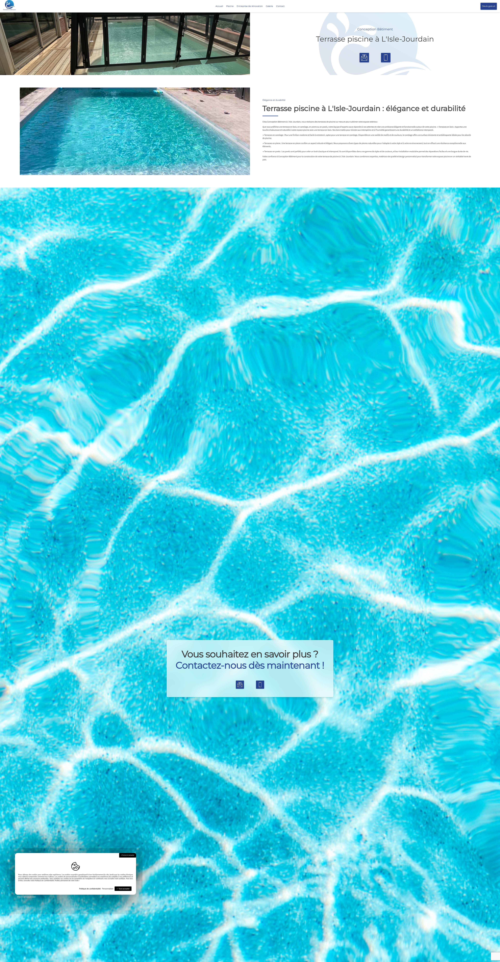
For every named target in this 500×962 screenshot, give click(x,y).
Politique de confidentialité (90, 889)
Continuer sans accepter (27, 897)
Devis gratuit (488, 6)
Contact (280, 6)
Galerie (269, 6)
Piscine (230, 6)
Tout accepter (124, 889)
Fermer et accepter (128, 855)
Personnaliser (107, 889)
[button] (364, 57)
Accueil (219, 6)
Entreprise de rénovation (250, 6)
